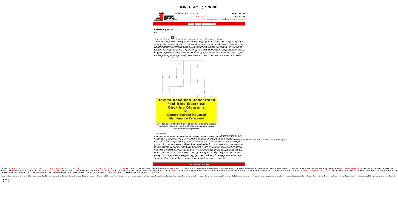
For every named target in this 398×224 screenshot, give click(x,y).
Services (205, 23)
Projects (198, 23)
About (191, 23)
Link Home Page (110, 172)
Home (185, 23)
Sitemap (7, 179)
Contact (212, 23)
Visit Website (55, 170)
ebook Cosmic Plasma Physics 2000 (351, 169)
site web (173, 170)
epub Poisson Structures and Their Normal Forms (317, 170)
